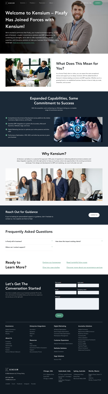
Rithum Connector (83, 348)
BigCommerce (9, 331)
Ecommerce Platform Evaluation (38, 348)
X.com (13, 384)
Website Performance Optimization (63, 343)
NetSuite (32, 333)
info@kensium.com (11, 380)
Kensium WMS (82, 344)
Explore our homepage (52, 262)
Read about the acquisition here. (24, 43)
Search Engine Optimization (61, 331)
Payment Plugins (82, 346)
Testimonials (9, 345)
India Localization (82, 338)
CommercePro (82, 335)
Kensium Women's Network (13, 352)
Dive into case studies (51, 267)
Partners (8, 348)
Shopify (8, 333)
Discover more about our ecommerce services (84, 267)
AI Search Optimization (60, 329)
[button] (23, 3)
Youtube (33, 384)
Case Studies (33, 345)
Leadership (8, 343)
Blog (31, 343)
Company (8, 341)
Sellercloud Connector (84, 350)
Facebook (19, 384)
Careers (8, 350)
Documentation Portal (36, 352)
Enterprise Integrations (38, 326)
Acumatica (32, 329)
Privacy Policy (21, 373)
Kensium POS (57, 359)
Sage (31, 335)
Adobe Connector (59, 351)
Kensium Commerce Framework (86, 340)
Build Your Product (83, 333)
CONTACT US (94, 215)
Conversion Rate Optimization (62, 333)
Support (32, 350)
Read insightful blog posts (77, 262)
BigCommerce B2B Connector (86, 331)
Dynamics (32, 331)
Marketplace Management (61, 335)
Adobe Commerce (10, 329)
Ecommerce (9, 326)
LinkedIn (8, 384)
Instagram (26, 384)
